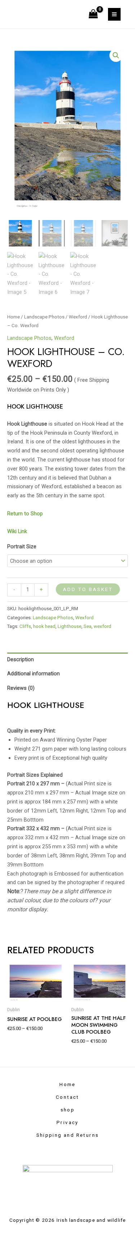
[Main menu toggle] (114, 14)
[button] (115, 55)
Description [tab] (20, 659)
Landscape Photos (44, 317)
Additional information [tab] (33, 673)
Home (13, 317)
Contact (67, 1097)
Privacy (67, 1122)
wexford (102, 626)
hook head (44, 626)
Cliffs (25, 626)
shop (67, 1110)
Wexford (78, 317)
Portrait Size (21, 546)
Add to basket (88, 589)
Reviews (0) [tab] (21, 688)
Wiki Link (17, 531)
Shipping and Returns (67, 1135)
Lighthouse (69, 626)
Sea (87, 626)
